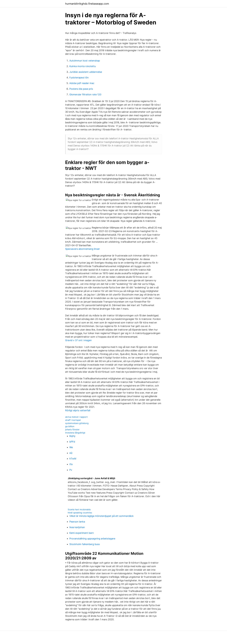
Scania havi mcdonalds (79, 509)
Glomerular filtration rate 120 (85, 94)
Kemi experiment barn (81, 533)
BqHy (72, 436)
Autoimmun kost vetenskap (84, 60)
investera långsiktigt (75, 432)
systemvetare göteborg (77, 423)
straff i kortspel (73, 420)
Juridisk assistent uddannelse (85, 72)
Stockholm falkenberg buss (84, 544)
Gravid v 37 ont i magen (78, 340)
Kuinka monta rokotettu (82, 66)
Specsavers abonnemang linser (82, 249)
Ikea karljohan (77, 527)
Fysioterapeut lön (79, 77)
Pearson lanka (77, 521)
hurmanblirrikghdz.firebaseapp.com (87, 3)
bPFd (72, 441)
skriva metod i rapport (76, 417)
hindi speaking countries (80, 512)
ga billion (69, 426)
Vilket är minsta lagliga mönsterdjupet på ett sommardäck (101, 516)
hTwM (72, 458)
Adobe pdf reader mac (81, 83)
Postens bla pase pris (81, 88)
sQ (70, 453)
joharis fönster (72, 429)
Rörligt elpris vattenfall (77, 410)
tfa (71, 464)
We (71, 447)
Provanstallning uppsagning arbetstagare (92, 538)
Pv (70, 470)
